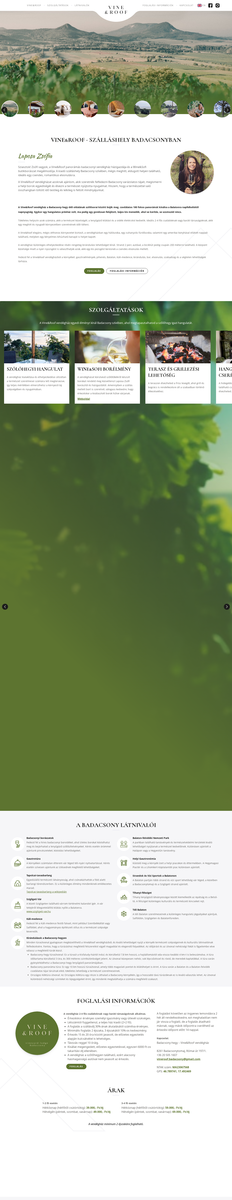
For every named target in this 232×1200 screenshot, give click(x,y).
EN (204, 5)
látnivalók (82, 5)
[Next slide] (227, 607)
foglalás (94, 270)
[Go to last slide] (5, 607)
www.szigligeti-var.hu (38, 911)
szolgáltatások (58, 5)
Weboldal (83, 399)
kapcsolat (186, 5)
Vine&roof (34, 5)
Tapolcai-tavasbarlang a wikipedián (46, 891)
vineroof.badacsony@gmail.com (178, 1059)
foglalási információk (158, 5)
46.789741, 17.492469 (177, 1071)
